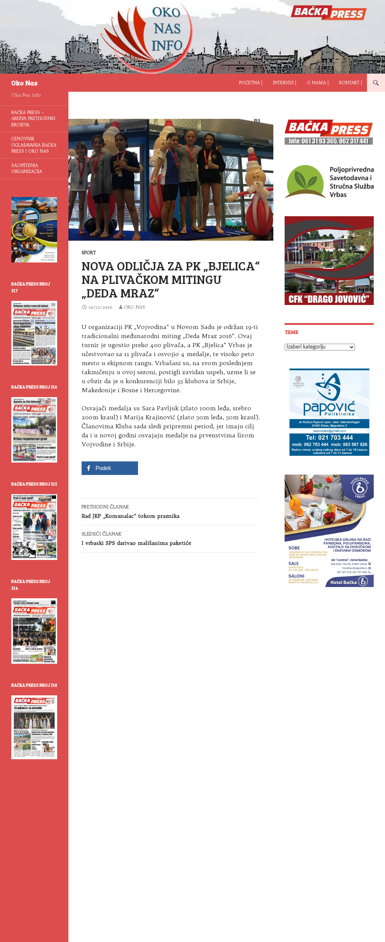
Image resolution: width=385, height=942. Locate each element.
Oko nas (134, 307)
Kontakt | (350, 82)
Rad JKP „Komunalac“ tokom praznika (130, 511)
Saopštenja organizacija (26, 168)
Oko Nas (24, 82)
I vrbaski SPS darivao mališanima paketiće (136, 538)
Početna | (250, 82)
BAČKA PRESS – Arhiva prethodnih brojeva (33, 118)
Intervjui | (284, 82)
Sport (89, 252)
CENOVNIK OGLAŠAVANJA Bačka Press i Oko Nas (33, 145)
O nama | (318, 82)
